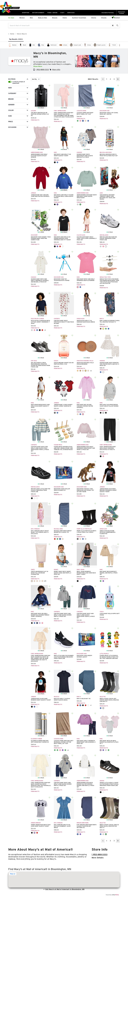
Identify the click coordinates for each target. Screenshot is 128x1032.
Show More (37, 66)
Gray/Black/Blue (85, 539)
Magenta (62, 750)
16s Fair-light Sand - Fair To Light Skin (42, 581)
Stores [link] (93, 18)
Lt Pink (60, 750)
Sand (85, 121)
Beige (77, 414)
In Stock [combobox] (11, 79)
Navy (80, 414)
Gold (103, 328)
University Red (60, 246)
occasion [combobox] (12, 127)
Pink (103, 246)
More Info (56, 70)
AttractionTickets (121, 12)
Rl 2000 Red (42, 330)
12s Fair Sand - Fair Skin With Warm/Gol (37, 581)
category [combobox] (12, 93)
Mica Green (108, 750)
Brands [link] (104, 18)
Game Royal (57, 246)
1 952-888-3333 (42, 70)
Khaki (106, 834)
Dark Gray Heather (103, 413)
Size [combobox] (10, 116)
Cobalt (34, 623)
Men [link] (31, 18)
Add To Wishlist (49, 85)
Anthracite (77, 539)
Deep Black (100, 456)
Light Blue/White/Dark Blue (57, 413)
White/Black (103, 792)
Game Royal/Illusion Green (57, 204)
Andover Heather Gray (32, 330)
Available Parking (108, 12)
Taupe (62, 539)
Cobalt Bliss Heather (103, 750)
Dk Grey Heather (106, 750)
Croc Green (57, 750)
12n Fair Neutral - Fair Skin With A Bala (34, 581)
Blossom (80, 121)
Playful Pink (83, 414)
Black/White (55, 204)
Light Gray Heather (77, 204)
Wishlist (117, 18)
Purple (80, 834)
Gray (100, 246)
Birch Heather (100, 750)
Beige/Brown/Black (80, 539)
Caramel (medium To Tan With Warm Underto (80, 370)
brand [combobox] (11, 99)
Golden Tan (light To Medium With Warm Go (85, 370)
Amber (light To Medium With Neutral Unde (77, 370)
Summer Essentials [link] (79, 18)
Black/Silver (77, 581)
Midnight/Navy (106, 413)
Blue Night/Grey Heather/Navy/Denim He (100, 834)
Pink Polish (103, 456)
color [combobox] (10, 110)
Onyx (83, 705)
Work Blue (80, 287)
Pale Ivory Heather (39, 623)
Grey (103, 834)
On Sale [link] (11, 18)
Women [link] (22, 18)
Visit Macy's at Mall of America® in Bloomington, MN (65, 889)
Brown (100, 328)
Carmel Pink (34, 330)
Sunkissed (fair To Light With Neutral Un (88, 370)
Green (106, 328)
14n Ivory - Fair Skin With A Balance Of (39, 581)
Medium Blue (108, 328)
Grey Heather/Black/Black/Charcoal (103, 708)
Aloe (77, 121)
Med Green (100, 581)
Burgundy (55, 539)
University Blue (34, 706)
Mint (57, 539)
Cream (103, 372)
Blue (100, 372)
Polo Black (39, 330)
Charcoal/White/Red (55, 413)
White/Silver (37, 498)
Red (85, 705)
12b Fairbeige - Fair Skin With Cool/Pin (32, 581)
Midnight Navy (37, 623)
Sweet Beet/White (103, 581)
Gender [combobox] (11, 105)
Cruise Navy (37, 330)
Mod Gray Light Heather (34, 833)
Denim (83, 121)
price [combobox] (10, 121)
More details (98, 858)
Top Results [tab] (16, 39)
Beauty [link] (54, 18)
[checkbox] (13, 45)
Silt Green (80, 204)
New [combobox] (10, 88)
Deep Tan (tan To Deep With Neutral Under (83, 370)
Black (55, 162)
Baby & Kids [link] (42, 18)
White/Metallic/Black (34, 498)
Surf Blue (88, 121)
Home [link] (65, 18)
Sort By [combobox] (34, 79)
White (62, 246)
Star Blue (57, 162)
